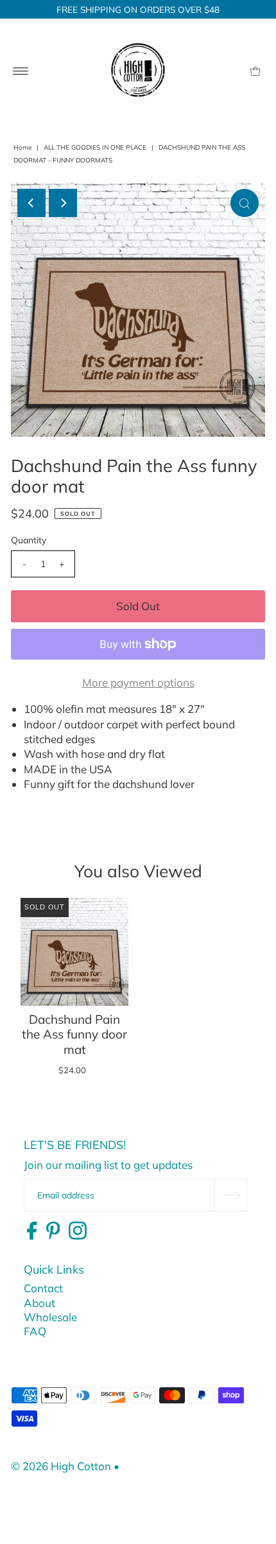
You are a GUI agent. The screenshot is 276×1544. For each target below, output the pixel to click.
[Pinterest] (53, 1231)
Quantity (28, 540)
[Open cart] (255, 70)
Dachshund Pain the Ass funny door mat (74, 1034)
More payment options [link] (138, 682)
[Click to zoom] (244, 203)
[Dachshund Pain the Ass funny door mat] (74, 952)
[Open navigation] (21, 70)
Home (22, 147)
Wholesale (50, 1317)
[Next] (63, 203)
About (39, 1303)
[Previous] (31, 203)
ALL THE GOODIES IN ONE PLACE (95, 147)
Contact (43, 1288)
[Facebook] (32, 1231)
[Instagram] (78, 1231)
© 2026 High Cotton (61, 1466)
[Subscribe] (230, 1195)
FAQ (35, 1331)
